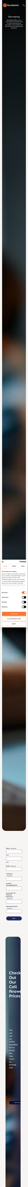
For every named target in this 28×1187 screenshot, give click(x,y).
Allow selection (14, 618)
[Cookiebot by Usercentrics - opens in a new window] (19, 562)
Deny (14, 624)
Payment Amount (11, 907)
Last (7, 862)
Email (11, 866)
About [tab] (23, 566)
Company (9, 874)
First (7, 855)
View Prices (17, 1102)
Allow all (14, 613)
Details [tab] (14, 566)
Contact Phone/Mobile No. (11, 884)
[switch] (24, 597)
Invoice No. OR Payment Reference (10, 895)
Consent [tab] (5, 566)
